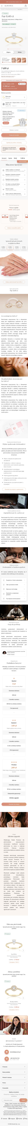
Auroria (2, 9)
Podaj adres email (8, 1100)
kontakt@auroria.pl (15, 1052)
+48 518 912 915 (14, 1058)
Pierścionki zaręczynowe (11, 9)
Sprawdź (6, 123)
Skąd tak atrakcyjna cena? (7, 76)
